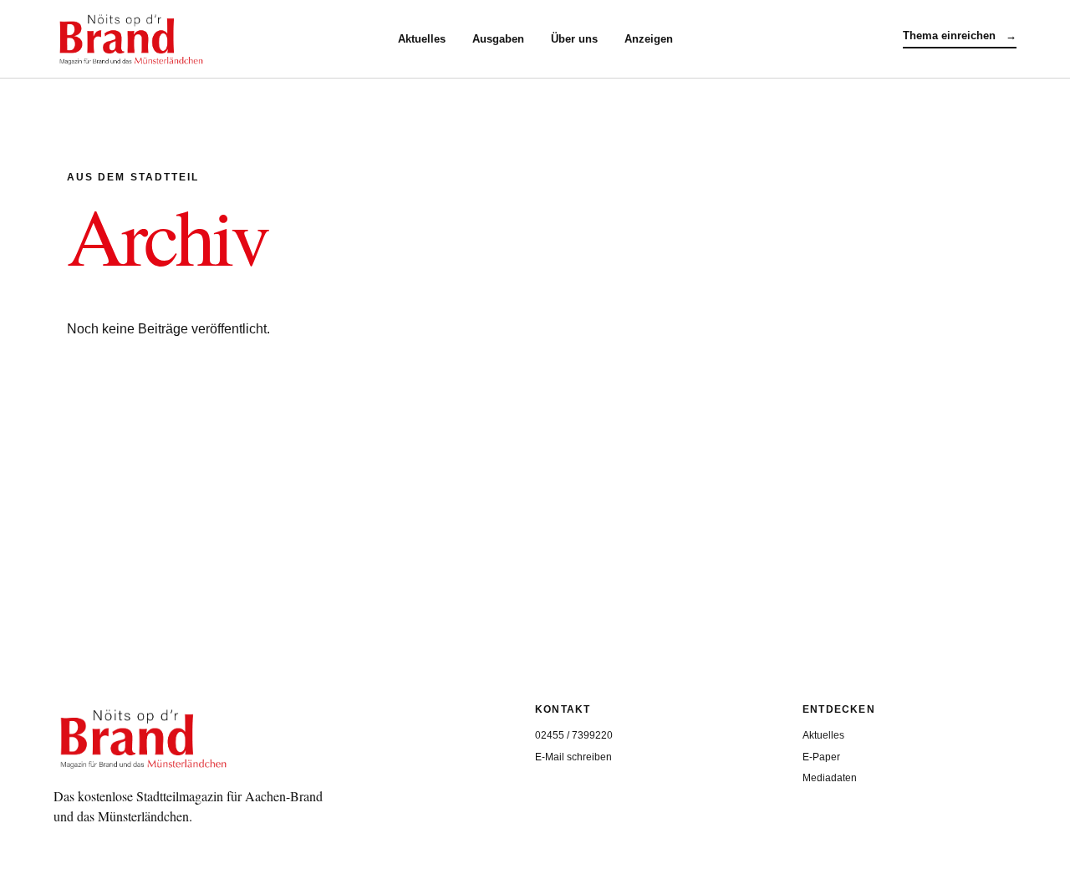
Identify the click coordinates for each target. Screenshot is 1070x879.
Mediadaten (829, 778)
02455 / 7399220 (574, 735)
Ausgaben (498, 39)
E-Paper (821, 757)
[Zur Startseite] (226, 39)
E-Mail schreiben (573, 757)
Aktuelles (422, 39)
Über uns (574, 39)
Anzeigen (648, 39)
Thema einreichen (959, 35)
